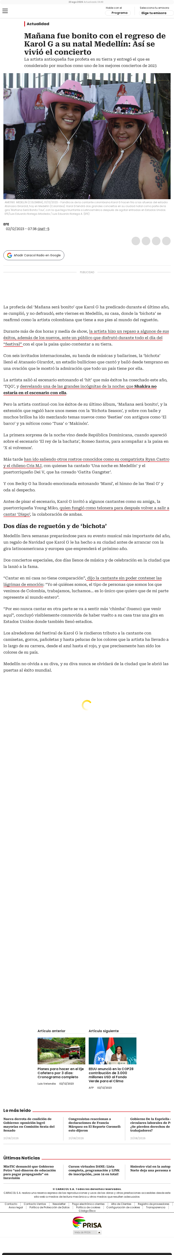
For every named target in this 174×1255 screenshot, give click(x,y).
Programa (120, 13)
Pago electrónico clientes (88, 1204)
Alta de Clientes (121, 1204)
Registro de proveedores (153, 1204)
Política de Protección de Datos (49, 1207)
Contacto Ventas (35, 1204)
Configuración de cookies (123, 1207)
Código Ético (87, 1211)
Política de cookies (88, 1207)
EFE (6, 224)
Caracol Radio (20, 11)
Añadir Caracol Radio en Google (37, 255)
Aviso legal (16, 1207)
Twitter (146, 241)
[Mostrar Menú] (5, 11)
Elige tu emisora (154, 13)
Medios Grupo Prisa (87, 1232)
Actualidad (38, 23)
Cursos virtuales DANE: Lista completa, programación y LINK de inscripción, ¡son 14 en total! (94, 1170)
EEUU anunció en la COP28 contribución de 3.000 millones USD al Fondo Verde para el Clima (111, 1075)
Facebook (136, 241)
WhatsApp (166, 241)
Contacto (11, 1204)
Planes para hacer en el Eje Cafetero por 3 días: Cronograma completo (61, 1072)
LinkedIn (156, 241)
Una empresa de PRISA (87, 1222)
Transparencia (155, 1207)
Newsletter (59, 1204)
